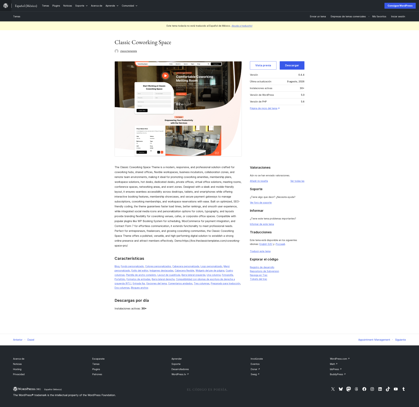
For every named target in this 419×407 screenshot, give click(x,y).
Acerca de (18, 358)
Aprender (177, 358)
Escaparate (98, 358)
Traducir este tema (260, 251)
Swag (255, 374)
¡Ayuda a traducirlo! (241, 25)
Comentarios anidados (180, 283)
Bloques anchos (139, 287)
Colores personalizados (158, 266)
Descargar (292, 65)
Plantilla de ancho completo (141, 275)
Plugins (96, 369)
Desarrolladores (180, 369)
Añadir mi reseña (259, 181)
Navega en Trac (258, 275)
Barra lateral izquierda (193, 275)
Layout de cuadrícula (168, 275)
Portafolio (120, 279)
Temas (16, 16)
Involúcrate (257, 358)
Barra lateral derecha (163, 279)
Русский (280, 244)
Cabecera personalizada (185, 266)
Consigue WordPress (400, 5)
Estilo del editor (139, 270)
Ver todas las (297, 181)
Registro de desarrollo (262, 267)
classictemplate (128, 51)
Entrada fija (139, 283)
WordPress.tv (180, 374)
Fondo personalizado (132, 266)
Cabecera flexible (184, 270)
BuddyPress (338, 374)
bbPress (336, 369)
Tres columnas (202, 283)
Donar (255, 369)
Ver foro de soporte (261, 202)
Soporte (176, 364)
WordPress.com (340, 358)
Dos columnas (122, 287)
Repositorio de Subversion (264, 271)
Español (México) (53, 389)
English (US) (266, 244)
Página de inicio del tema (263, 108)
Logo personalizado (211, 266)
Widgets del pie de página (210, 270)
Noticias (17, 364)
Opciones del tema (156, 283)
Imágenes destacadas (161, 270)
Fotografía (227, 275)
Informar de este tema (262, 224)
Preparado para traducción (225, 283)
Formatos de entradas (138, 279)
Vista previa (263, 65)
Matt (334, 364)
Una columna (214, 275)
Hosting (17, 369)
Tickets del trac (258, 279)
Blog (117, 266)
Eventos (255, 364)
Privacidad (19, 374)
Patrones (97, 374)
